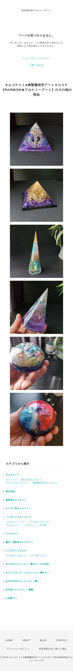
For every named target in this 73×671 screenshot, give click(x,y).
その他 (43, 525)
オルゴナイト (12, 474)
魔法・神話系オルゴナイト (19, 542)
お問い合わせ (36, 65)
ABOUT (26, 640)
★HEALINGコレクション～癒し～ (24, 581)
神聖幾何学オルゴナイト (45, 483)
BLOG (43, 640)
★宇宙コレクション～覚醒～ (21, 589)
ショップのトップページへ (36, 58)
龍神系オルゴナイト (16, 500)
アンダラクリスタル (16, 550)
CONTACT (62, 640)
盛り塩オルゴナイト (31, 479)
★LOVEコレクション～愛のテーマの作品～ (28, 564)
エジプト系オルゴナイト (18, 508)
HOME (9, 640)
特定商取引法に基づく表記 (53, 649)
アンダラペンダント (16, 555)
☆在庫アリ (11, 598)
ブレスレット (12, 525)
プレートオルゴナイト (17, 483)
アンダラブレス (39, 555)
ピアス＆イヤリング (38, 522)
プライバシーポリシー (17, 649)
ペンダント (29, 525)
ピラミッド (11, 479)
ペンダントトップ (15, 522)
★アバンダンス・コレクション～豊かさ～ (27, 572)
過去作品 (10, 491)
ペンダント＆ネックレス (18, 517)
